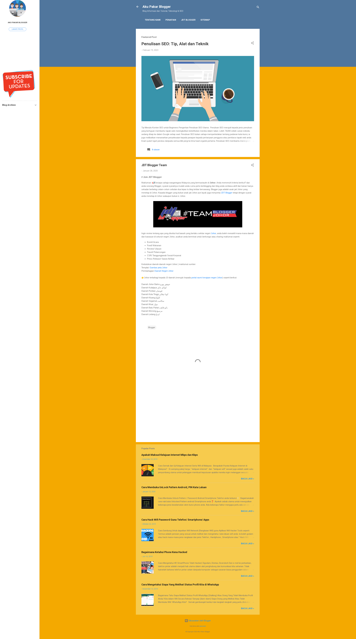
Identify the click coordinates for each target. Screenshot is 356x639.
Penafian (170, 20)
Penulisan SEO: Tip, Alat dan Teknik (174, 43)
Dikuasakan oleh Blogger (199, 620)
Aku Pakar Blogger (157, 7)
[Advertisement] (197, 416)
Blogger (151, 327)
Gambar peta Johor (159, 267)
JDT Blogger (188, 20)
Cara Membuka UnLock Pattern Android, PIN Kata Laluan (174, 487)
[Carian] (258, 7)
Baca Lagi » (247, 478)
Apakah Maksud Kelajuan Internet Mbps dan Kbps (169, 454)
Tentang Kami (152, 20)
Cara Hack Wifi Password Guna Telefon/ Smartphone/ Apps (175, 519)
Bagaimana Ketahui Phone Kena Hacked (164, 552)
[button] (252, 43)
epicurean (203, 626)
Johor (213, 233)
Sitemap (205, 20)
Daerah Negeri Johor (163, 271)
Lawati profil (17, 29)
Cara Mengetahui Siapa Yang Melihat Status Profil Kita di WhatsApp (180, 584)
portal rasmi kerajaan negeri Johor (206, 277)
